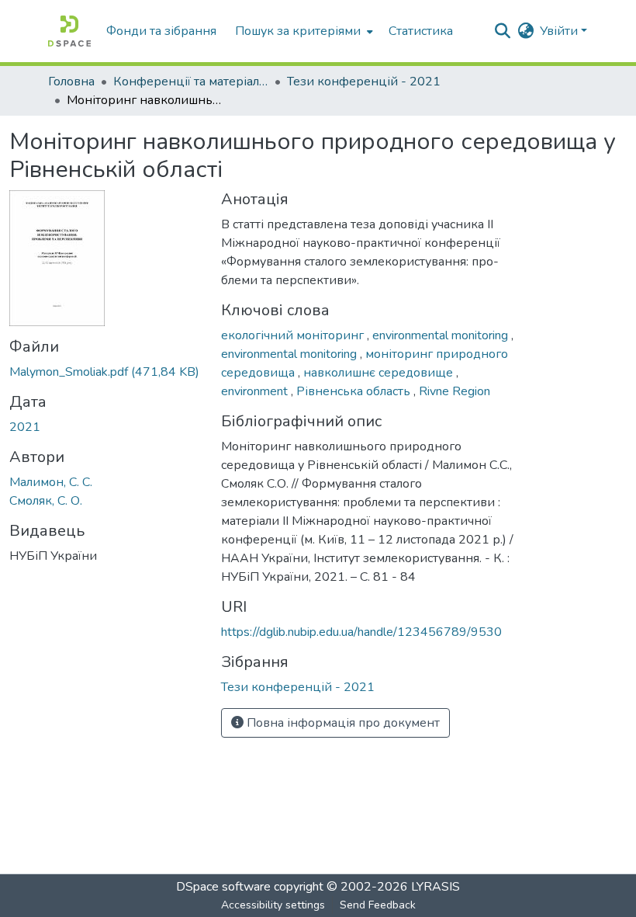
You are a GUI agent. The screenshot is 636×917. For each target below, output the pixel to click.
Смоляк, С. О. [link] (45, 500)
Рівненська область (354, 391)
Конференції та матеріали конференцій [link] (190, 81)
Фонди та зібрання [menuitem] (161, 31)
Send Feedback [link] (378, 905)
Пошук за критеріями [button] (298, 31)
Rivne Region (454, 391)
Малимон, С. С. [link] (50, 482)
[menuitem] (302, 31)
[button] (69, 31)
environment (256, 391)
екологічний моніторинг (294, 335)
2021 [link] (24, 427)
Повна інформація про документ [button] (342, 722)
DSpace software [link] (223, 886)
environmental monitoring (441, 335)
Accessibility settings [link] (273, 905)
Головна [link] (71, 81)
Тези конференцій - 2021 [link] (364, 81)
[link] (105, 372)
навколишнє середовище (379, 372)
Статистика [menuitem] (421, 31)
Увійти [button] (560, 31)
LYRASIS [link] (435, 886)
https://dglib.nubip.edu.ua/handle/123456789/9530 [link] (361, 632)
